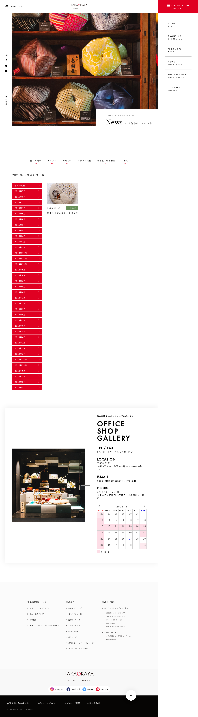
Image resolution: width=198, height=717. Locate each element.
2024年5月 (20, 286)
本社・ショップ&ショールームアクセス (44, 625)
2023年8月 (20, 314)
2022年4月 (20, 387)
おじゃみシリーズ (75, 608)
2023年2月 (20, 348)
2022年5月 (20, 382)
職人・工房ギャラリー (38, 614)
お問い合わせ (93, 703)
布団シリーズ (73, 631)
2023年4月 (20, 337)
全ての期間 (20, 185)
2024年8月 (20, 275)
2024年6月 (20, 281)
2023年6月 (20, 325)
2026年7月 (20, 191)
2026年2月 (20, 202)
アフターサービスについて (78, 648)
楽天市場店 (110, 623)
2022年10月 (21, 365)
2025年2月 (20, 241)
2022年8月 (20, 370)
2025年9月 (20, 213)
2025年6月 (20, 225)
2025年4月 (20, 236)
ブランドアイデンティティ (40, 608)
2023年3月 (20, 342)
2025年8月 (20, 219)
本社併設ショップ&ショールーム (118, 636)
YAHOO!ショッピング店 (115, 626)
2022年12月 (21, 359)
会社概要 (33, 620)
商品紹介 (70, 602)
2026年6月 (20, 196)
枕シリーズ (72, 637)
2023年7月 (20, 320)
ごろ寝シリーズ (74, 625)
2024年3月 (20, 297)
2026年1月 (20, 208)
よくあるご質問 (72, 703)
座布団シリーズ (74, 620)
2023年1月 (20, 353)
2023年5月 (20, 331)
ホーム (110, 115)
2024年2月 (20, 303)
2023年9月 (20, 309)
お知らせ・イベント (47, 703)
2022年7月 (20, 376)
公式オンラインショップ (115, 613)
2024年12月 (21, 253)
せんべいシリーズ (75, 614)
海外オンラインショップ (115, 616)
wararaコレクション (114, 620)
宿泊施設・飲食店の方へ (19, 703)
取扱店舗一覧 (111, 639)
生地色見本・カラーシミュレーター (81, 643)
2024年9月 (20, 269)
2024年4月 (20, 292)
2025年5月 (20, 230)
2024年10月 (21, 264)
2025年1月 (20, 247)
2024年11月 (21, 258)
